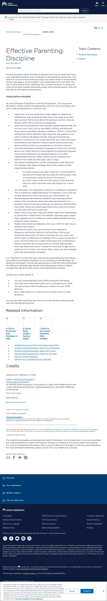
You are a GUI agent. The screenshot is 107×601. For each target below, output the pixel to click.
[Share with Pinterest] (26, 457)
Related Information (15, 402)
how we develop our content (84, 431)
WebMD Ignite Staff (18, 413)
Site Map (90, 528)
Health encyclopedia (31, 34)
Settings (72, 591)
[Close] (103, 591)
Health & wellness (13, 32)
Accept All (86, 591)
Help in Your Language (11, 524)
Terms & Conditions (49, 524)
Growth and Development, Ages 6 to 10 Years (35, 354)
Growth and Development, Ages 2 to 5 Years (35, 351)
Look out (11, 17)
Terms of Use (48, 431)
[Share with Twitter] (20, 457)
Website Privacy (8, 528)
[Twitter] (5, 538)
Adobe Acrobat (28, 573)
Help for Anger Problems (26, 356)
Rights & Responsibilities (51, 528)
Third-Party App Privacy (95, 516)
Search (84, 11)
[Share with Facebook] (14, 457)
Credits (82, 58)
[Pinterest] (23, 538)
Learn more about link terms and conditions (32, 569)
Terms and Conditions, (22, 599)
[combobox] (48, 11)
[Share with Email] (8, 457)
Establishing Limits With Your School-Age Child (36, 345)
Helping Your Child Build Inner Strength (32, 359)
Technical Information (95, 524)
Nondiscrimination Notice (12, 520)
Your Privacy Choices (49, 520)
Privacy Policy (63, 431)
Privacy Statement (36, 599)
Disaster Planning (93, 520)
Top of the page (13, 393)
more (12, 19)
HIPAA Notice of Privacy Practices (54, 516)
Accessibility (7, 516)
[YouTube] (17, 538)
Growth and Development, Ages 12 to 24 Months (36, 348)
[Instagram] (29, 538)
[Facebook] (11, 538)
